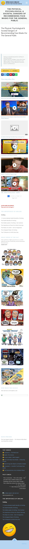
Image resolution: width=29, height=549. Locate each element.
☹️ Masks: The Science (8, 455)
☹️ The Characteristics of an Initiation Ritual (14, 470)
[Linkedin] (8, 74)
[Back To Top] (14, 540)
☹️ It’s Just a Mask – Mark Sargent (11, 457)
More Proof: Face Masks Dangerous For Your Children (13, 98)
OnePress (24, 543)
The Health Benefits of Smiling (8, 220)
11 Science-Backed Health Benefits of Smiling (12, 218)
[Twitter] (5, 74)
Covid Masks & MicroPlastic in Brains (9, 155)
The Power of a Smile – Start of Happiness (11, 227)
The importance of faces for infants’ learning (12, 225)
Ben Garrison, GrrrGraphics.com (9, 390)
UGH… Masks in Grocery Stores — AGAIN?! (10, 192)
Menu (26, 2)
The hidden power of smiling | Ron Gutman (12, 223)
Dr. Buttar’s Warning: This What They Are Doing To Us (12, 137)
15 (18, 196)
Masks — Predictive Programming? (9, 174)
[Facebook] (2, 74)
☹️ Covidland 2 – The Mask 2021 (11, 452)
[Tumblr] (13, 74)
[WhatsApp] (16, 74)
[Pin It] (10, 74)
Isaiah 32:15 (4, 244)
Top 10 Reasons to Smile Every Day (9, 232)
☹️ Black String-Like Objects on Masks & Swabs (14, 463)
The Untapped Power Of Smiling (9, 230)
